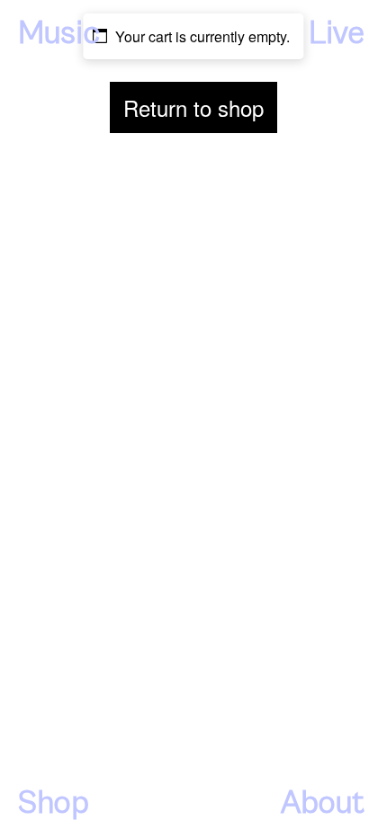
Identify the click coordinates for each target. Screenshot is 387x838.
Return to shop (193, 107)
